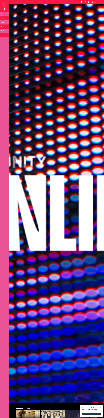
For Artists (3, 22)
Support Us (3, 18)
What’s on (3, 14)
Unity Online (20, 2)
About (2, 30)
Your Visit (3, 26)
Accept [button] (91, 413)
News (2, 34)
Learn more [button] (84, 410)
